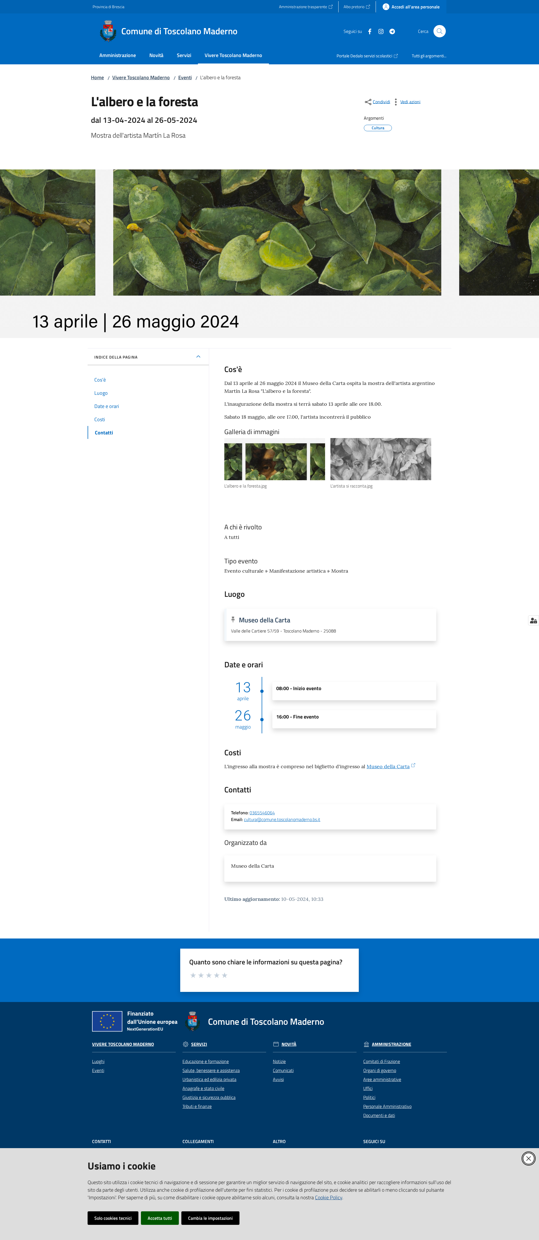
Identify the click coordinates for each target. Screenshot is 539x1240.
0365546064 (262, 812)
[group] (277, 463)
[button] (439, 31)
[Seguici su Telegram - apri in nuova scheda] (390, 31)
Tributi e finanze (197, 1106)
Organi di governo (379, 1070)
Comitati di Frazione (381, 1061)
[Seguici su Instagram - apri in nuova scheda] (378, 31)
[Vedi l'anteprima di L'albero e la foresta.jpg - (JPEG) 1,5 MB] (274, 459)
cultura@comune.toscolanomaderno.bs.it (282, 819)
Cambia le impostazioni (210, 1218)
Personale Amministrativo (387, 1106)
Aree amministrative (382, 1079)
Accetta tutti (160, 1218)
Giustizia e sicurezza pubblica (209, 1097)
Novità (289, 1044)
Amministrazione (391, 1044)
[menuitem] (118, 55)
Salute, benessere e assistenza (211, 1070)
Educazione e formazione (205, 1061)
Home (97, 77)
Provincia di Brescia (108, 7)
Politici (369, 1097)
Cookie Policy (328, 1197)
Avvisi (278, 1079)
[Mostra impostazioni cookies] (533, 620)
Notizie (279, 1061)
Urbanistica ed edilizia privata (209, 1079)
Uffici (368, 1088)
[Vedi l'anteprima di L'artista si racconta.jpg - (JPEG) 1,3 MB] (380, 459)
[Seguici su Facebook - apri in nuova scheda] (367, 31)
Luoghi (98, 1061)
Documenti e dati (379, 1115)
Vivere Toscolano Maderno (141, 77)
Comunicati (283, 1070)
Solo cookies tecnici (113, 1218)
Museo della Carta (388, 766)
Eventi (185, 77)
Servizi (199, 1044)
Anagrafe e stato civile (203, 1088)
